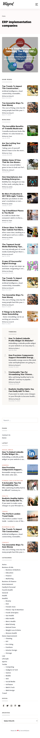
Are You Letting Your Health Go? (11, 144)
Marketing (10, 578)
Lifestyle (5, 658)
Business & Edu (8, 527)
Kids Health (10, 618)
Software (9, 684)
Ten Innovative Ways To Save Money (12, 104)
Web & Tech (10, 687)
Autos (4, 564)
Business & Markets (13, 570)
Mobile (8, 675)
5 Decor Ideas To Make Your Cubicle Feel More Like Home (12, 229)
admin (10, 187)
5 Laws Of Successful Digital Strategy (11, 262)
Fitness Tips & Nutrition (12, 480)
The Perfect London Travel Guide (11, 515)
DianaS (11, 271)
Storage (9, 653)
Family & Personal (8, 587)
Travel (5, 511)
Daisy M (11, 96)
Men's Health (10, 621)
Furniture (9, 647)
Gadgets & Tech (12, 670)
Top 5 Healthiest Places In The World (12, 212)
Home (4, 438)
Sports (4, 661)
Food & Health (7, 590)
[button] (36, 4)
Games (8, 672)
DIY (7, 641)
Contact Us (6, 435)
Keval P (11, 254)
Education (9, 572)
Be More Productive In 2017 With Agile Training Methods (13, 195)
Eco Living (9, 644)
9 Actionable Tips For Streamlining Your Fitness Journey (20, 373)
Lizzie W (11, 322)
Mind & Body (10, 624)
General (20, 43)
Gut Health (10, 615)
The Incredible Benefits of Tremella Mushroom (12, 127)
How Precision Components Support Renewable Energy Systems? (21, 356)
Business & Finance (9, 581)
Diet (7, 604)
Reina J (17, 348)
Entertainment (7, 584)
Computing (10, 667)
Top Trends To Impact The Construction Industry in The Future (12, 87)
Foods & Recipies (12, 612)
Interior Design (11, 650)
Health (5, 496)
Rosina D (18, 365)
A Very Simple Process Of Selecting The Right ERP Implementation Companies (20, 50)
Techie (4, 664)
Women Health (11, 633)
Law (3, 656)
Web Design (10, 690)
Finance (5, 542)
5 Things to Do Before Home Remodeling (12, 313)
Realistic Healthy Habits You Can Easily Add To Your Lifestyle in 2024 (21, 390)
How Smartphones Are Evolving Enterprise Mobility (12, 178)
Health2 (5, 598)
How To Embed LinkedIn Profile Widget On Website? (21, 339)
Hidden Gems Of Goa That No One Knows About (11, 161)
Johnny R (11, 170)
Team (10, 136)
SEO (7, 678)
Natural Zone (11, 627)
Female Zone (10, 606)
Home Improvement (9, 636)
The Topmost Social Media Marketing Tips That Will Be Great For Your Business (12, 246)
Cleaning (9, 638)
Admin (11, 237)
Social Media (7, 449)
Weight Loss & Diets (13, 630)
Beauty (8, 601)
